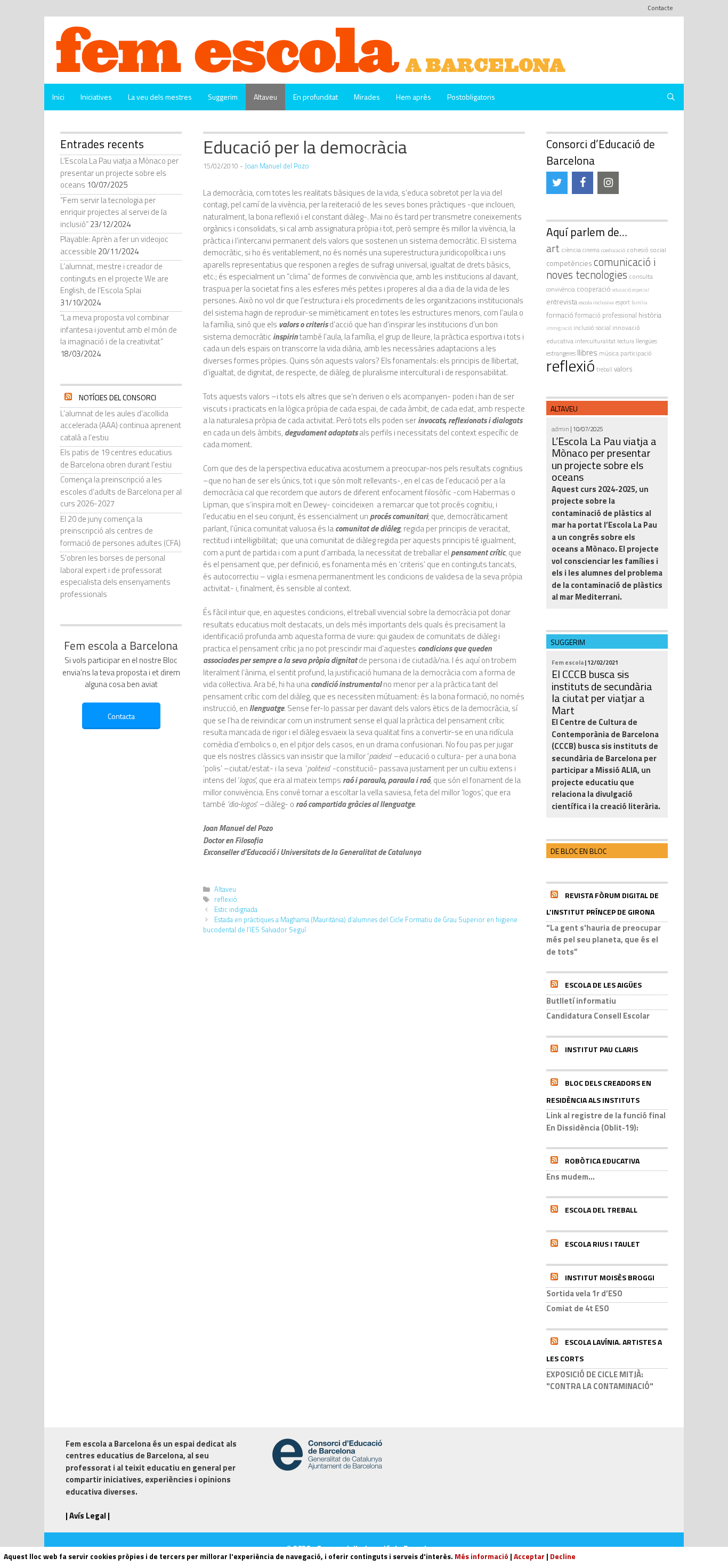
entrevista (561, 301)
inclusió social (592, 327)
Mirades (367, 96)
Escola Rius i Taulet (602, 1243)
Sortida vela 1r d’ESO (584, 1293)
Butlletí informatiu (581, 1001)
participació (636, 353)
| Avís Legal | (88, 1516)
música (609, 353)
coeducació (613, 250)
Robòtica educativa (602, 1160)
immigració (559, 328)
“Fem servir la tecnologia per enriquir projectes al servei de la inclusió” (113, 212)
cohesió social (646, 250)
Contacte (660, 8)
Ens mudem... (570, 1177)
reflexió (225, 899)
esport (623, 302)
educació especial (630, 290)
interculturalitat (595, 340)
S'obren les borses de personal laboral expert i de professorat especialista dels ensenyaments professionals (115, 576)
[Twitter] (557, 183)
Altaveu (265, 96)
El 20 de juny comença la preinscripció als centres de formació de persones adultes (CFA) (120, 531)
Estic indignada (235, 910)
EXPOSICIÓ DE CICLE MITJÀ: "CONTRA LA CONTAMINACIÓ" (599, 1380)
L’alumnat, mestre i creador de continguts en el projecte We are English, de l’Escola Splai (114, 278)
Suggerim (223, 96)
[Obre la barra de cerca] (671, 97)
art (553, 248)
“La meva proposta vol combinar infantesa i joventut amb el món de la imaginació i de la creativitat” (118, 329)
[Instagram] (608, 183)
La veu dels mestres (160, 96)
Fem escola (568, 662)
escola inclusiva (596, 302)
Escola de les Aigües (603, 984)
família (640, 302)
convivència (560, 289)
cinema (591, 250)
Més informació (481, 1556)
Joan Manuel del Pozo (277, 166)
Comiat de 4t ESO (577, 1308)
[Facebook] (582, 183)
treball (604, 369)
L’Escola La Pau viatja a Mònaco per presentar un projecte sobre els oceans (119, 173)
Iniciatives (96, 96)
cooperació (594, 289)
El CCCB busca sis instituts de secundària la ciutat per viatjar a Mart (602, 692)
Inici (58, 96)
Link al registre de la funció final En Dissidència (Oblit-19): (606, 1121)
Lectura (625, 340)
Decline (563, 1556)
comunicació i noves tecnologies (601, 269)
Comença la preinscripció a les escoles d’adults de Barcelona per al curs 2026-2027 (121, 491)
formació (559, 315)
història (649, 315)
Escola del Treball (601, 1209)
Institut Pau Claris (601, 1049)
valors (623, 369)
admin (560, 428)
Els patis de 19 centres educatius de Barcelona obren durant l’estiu (116, 458)
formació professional (606, 315)
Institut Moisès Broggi (609, 1277)
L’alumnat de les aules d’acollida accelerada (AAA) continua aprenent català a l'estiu (120, 425)
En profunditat (315, 96)
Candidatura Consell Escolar (598, 1016)
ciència (571, 250)
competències (569, 263)
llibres (587, 352)
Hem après (413, 96)
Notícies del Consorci (117, 397)
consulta (641, 276)
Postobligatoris (471, 96)
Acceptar (529, 1556)
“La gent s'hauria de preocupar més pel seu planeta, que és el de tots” (603, 940)
